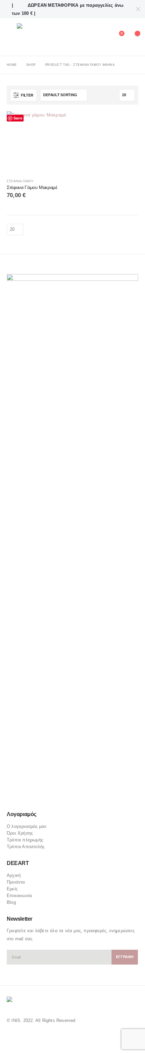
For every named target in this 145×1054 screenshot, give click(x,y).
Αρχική (14, 875)
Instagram (38, 795)
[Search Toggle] (101, 37)
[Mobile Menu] (12, 37)
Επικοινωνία (19, 895)
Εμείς (12, 888)
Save (17, 117)
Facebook (12, 795)
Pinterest (25, 795)
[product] (38, 142)
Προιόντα (16, 882)
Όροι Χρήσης (20, 833)
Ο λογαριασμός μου (26, 826)
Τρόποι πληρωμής (25, 839)
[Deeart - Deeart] (36, 37)
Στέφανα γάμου (20, 181)
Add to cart (58, 122)
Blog (11, 902)
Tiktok (51, 795)
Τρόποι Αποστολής (26, 846)
